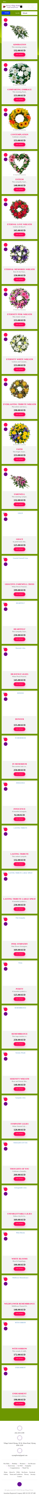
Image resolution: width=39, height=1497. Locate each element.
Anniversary (11, 1466)
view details (19, 54)
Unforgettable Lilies (19, 1214)
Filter (7, 13)
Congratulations (15, 1468)
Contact (19, 1476)
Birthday (14, 1463)
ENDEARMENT (19, 1394)
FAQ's (18, 1472)
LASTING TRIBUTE (20, 854)
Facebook (32, 1472)
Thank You (25, 1468)
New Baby (6, 1463)
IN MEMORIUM (19, 764)
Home (5, 1472)
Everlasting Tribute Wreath (19, 404)
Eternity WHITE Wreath (19, 359)
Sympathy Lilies (19, 1124)
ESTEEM (19, 179)
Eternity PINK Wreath (19, 314)
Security (33, 1474)
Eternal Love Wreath (19, 224)
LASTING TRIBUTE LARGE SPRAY (19, 899)
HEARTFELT (19, 629)
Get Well (20, 1466)
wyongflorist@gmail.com (19, 1455)
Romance (22, 1463)
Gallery (6, 1474)
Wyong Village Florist (26, 1490)
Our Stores (25, 1472)
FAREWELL (19, 494)
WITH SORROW (19, 1349)
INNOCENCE (19, 809)
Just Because (32, 1463)
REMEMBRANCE (20, 1034)
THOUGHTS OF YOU (19, 1169)
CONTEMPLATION (19, 134)
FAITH (19, 449)
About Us (12, 1472)
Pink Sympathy (19, 944)
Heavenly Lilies (19, 674)
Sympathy (28, 1466)
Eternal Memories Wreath (19, 269)
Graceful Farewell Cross (19, 584)
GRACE (19, 539)
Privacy (26, 1474)
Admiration (19, 44)
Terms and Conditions (16, 1474)
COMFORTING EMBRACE (19, 89)
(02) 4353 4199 (19, 1433)
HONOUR (19, 719)
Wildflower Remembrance (19, 1304)
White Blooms (20, 1259)
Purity (19, 989)
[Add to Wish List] (5, 20)
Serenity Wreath (19, 1079)
